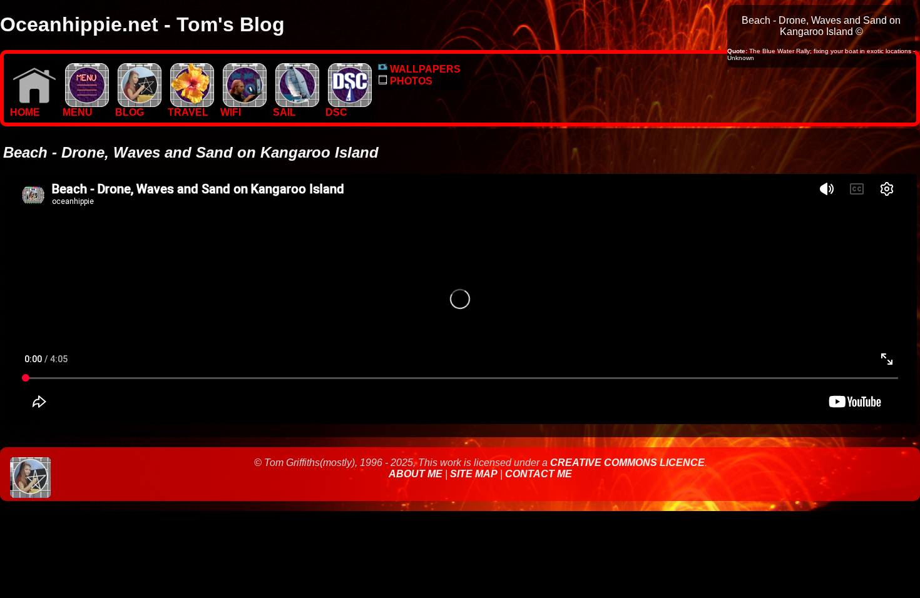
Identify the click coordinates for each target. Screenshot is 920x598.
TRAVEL (188, 112)
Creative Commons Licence (627, 462)
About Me (417, 474)
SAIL (284, 112)
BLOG (129, 112)
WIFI (230, 112)
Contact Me (538, 474)
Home (25, 112)
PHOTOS (409, 81)
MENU (78, 112)
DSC (336, 112)
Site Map (474, 474)
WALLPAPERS (424, 69)
